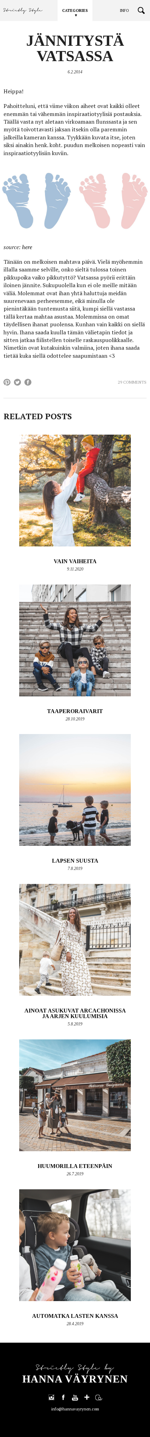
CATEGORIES (75, 10)
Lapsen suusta (75, 861)
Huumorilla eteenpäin (75, 1166)
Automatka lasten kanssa (75, 1316)
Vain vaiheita (75, 561)
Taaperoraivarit (75, 711)
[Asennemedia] (98, 1397)
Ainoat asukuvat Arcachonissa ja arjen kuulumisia (75, 1013)
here (27, 247)
